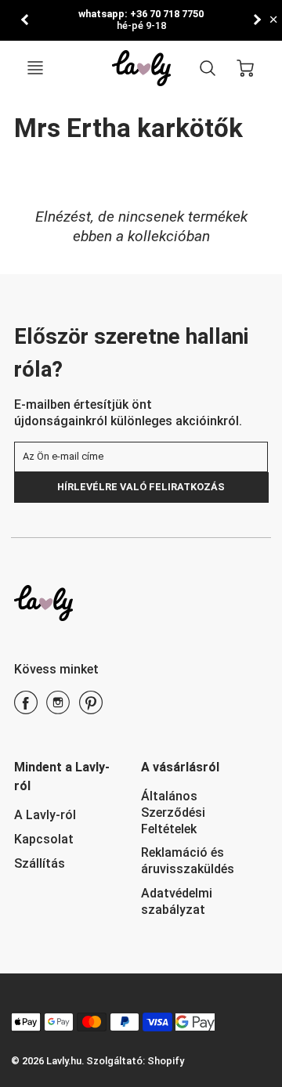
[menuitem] (66, 815)
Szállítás (39, 863)
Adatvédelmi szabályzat (176, 901)
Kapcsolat (44, 839)
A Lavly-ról (45, 814)
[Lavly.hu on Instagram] (58, 708)
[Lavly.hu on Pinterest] (91, 708)
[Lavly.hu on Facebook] (26, 708)
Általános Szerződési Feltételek (173, 812)
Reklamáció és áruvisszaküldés (187, 860)
